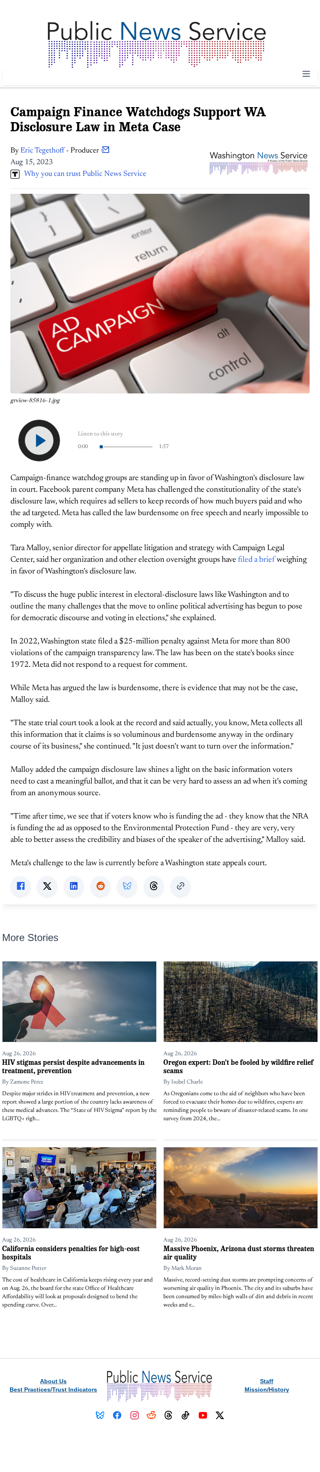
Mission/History (267, 1389)
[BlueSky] (100, 1415)
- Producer (60, 151)
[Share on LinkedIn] (74, 886)
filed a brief (256, 560)
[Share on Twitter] (47, 886)
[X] (220, 1415)
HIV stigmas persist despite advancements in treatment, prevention (73, 1066)
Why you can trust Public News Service (83, 174)
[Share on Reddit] (100, 886)
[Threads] (168, 1415)
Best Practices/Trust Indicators (53, 1389)
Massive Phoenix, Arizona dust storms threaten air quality (238, 1252)
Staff (266, 1381)
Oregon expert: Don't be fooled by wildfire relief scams (238, 1066)
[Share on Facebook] (20, 886)
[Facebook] (117, 1415)
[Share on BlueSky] (127, 886)
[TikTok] (185, 1415)
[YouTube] (203, 1415)
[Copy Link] (180, 886)
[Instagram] (134, 1415)
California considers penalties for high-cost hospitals (71, 1252)
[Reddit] (151, 1415)
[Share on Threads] (154, 886)
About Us (53, 1381)
